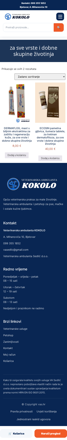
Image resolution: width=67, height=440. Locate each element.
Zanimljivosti (11, 341)
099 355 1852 (12, 243)
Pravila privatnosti (21, 411)
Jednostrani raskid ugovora (33, 419)
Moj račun (9, 354)
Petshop (8, 335)
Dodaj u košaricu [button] (16, 155)
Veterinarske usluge (15, 328)
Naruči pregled (50, 433)
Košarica (8, 361)
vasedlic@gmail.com (15, 249)
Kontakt (8, 348)
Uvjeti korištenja (47, 411)
